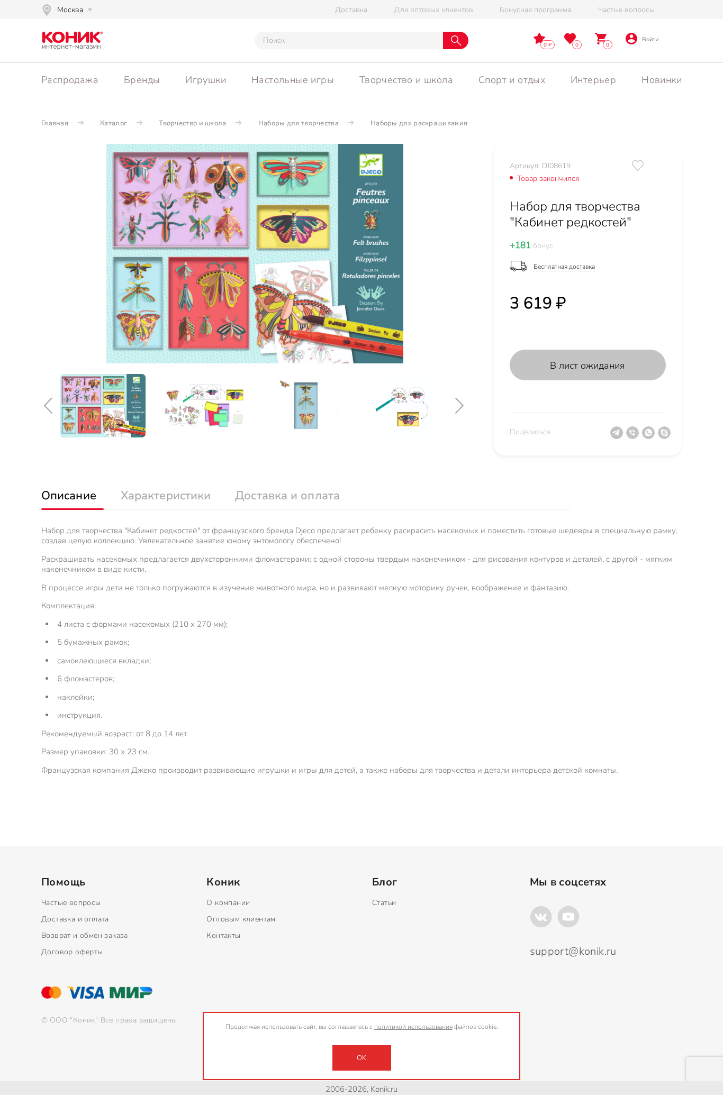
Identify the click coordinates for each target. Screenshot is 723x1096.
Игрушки (205, 80)
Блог (384, 882)
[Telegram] (618, 436)
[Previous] (49, 406)
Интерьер (593, 80)
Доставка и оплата (75, 919)
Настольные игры (292, 80)
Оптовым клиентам (240, 919)
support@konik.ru (573, 951)
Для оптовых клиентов (433, 10)
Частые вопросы (626, 10)
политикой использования (413, 1026)
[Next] (460, 406)
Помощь (63, 882)
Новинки (661, 80)
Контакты (223, 935)
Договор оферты (72, 952)
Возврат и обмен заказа (84, 935)
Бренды (142, 80)
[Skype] (666, 436)
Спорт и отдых (511, 80)
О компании (228, 903)
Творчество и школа (406, 80)
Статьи (384, 903)
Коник (223, 882)
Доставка (351, 10)
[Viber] (634, 436)
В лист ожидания (587, 365)
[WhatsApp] (650, 436)
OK (361, 1058)
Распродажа (69, 80)
